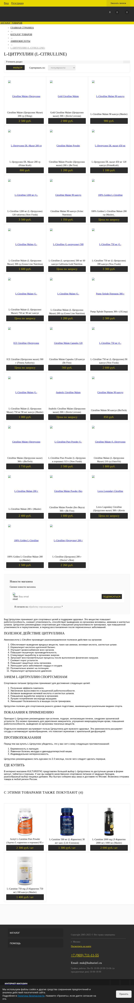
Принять (123, 994)
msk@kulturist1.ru (91, 962)
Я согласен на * (38, 607)
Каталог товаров (11, 23)
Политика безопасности (30, 995)
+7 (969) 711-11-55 (85, 955)
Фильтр (17, 67)
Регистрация (17, 3)
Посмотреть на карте (81, 946)
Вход (6, 3)
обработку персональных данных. (45, 607)
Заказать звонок (118, 3)
